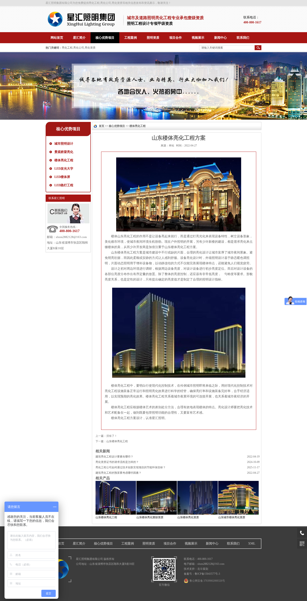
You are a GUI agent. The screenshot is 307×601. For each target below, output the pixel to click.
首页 (101, 126)
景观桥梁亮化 (63, 152)
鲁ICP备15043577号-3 (207, 573)
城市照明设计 (63, 143)
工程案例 (127, 543)
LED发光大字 (63, 168)
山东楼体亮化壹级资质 (149, 517)
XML (251, 543)
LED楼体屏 (62, 177)
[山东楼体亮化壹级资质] (156, 513)
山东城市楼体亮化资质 (231, 517)
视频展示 (191, 543)
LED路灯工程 (63, 185)
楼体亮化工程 (63, 160)
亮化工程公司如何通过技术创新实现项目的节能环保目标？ (131, 467)
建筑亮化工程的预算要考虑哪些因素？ (118, 472)
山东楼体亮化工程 (117, 441)
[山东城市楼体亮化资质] (238, 513)
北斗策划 (202, 568)
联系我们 (233, 543)
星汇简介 (79, 543)
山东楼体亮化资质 (188, 517)
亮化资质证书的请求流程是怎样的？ (117, 462)
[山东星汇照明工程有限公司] (83, 26)
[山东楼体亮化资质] (197, 513)
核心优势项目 (117, 126)
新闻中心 (212, 543)
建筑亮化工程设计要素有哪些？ (114, 456)
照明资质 (148, 543)
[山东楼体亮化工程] (116, 513)
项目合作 (170, 543)
